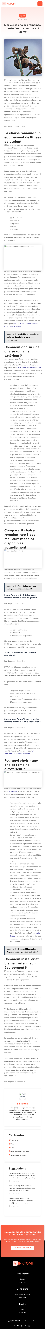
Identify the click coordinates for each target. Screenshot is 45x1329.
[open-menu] (39, 3)
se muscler (13, 791)
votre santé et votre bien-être (29, 368)
